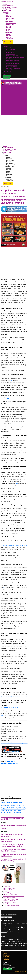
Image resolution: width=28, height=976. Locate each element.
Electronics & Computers (12, 55)
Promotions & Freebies (10, 7)
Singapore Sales (18, 939)
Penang (8, 27)
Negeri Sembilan (11, 23)
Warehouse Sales (8, 5)
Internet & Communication (12, 63)
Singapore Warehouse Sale (8, 941)
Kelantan (9, 16)
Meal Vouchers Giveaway (15, 809)
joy (8, 398)
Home (5, 4)
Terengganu (9, 38)
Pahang (8, 26)
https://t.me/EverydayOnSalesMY (11, 802)
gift (11, 380)
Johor (7, 13)
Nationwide (9, 21)
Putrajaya (9, 32)
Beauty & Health (10, 52)
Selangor (8, 37)
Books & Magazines (10, 54)
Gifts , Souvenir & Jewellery (12, 60)
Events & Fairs (7, 10)
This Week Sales (7, 71)
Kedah (8, 15)
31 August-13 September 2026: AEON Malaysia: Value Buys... (13, 860)
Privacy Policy (7, 965)
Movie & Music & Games (11, 65)
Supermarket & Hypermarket (13, 68)
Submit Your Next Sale (9, 967)
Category (5, 46)
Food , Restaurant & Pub (11, 58)
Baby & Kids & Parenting (11, 49)
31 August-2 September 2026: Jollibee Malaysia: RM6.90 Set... (13, 850)
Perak (8, 29)
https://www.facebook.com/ (9, 707)
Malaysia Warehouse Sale (11, 930)
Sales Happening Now (8, 69)
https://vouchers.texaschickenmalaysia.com (14, 545)
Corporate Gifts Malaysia (8, 805)
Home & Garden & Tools (11, 62)
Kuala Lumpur (10, 18)
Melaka (8, 20)
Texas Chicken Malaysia (13, 812)
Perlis (8, 31)
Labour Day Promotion (13, 807)
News (4, 74)
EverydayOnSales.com (6, 924)
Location (5, 12)
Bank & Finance (9, 51)
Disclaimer (6, 964)
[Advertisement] (14, 101)
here (24, 945)
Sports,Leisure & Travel (11, 66)
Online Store (10, 24)
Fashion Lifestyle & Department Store (15, 57)
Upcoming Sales (7, 73)
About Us (5, 962)
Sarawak (8, 35)
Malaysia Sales (7, 9)
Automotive (9, 47)
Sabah (8, 34)
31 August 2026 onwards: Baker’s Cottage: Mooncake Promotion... (12, 845)
